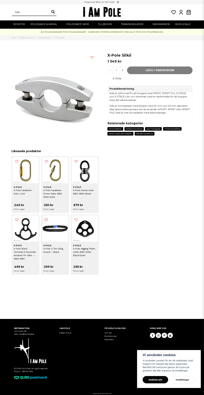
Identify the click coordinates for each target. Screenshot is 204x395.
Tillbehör (105, 24)
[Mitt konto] (181, 12)
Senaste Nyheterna (144, 134)
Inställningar (182, 379)
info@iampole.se (27, 334)
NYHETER (19, 24)
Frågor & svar (65, 333)
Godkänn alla (155, 379)
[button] (118, 2)
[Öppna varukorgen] (189, 12)
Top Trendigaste (153, 129)
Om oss (108, 333)
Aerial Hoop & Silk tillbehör (120, 134)
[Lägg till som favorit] (173, 12)
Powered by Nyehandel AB (102, 393)
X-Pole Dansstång (172, 129)
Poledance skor (77, 24)
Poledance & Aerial (43, 24)
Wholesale (183, 24)
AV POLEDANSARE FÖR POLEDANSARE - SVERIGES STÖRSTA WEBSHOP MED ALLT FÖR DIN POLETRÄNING (102, 32)
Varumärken (161, 24)
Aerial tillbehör (45, 38)
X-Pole (117, 78)
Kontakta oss (110, 336)
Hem (13, 38)
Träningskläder (132, 24)
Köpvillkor (109, 339)
